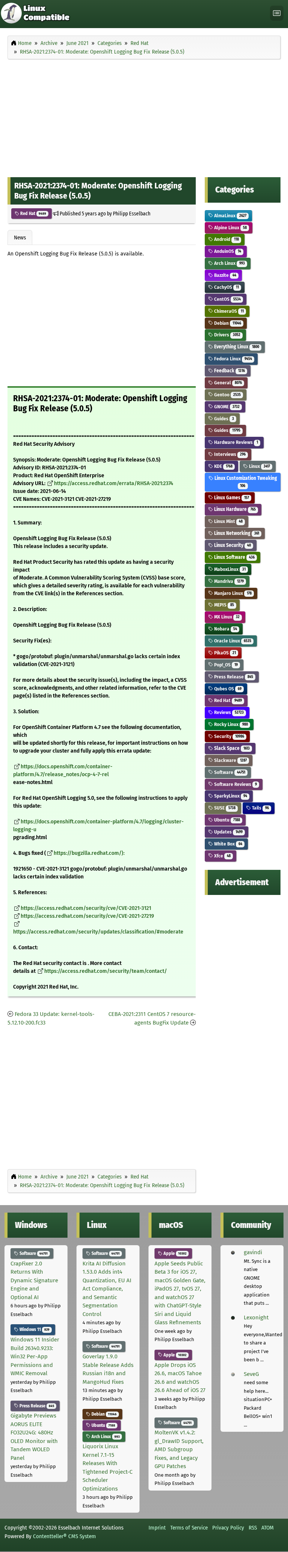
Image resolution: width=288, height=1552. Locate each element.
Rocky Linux (230, 724)
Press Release (233, 677)
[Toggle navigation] (277, 13)
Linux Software (233, 557)
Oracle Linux (232, 641)
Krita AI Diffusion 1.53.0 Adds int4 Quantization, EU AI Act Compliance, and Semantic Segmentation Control (106, 1288)
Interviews (229, 454)
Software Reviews (234, 784)
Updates (227, 832)
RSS (253, 1527)
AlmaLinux (229, 215)
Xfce (221, 856)
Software (229, 772)
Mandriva (228, 581)
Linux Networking (236, 533)
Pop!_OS (225, 665)
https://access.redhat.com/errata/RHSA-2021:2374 (113, 483)
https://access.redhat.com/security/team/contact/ (105, 971)
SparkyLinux (230, 796)
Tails (259, 808)
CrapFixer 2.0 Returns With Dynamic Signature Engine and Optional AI (34, 1280)
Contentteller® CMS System (64, 1536)
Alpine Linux (229, 227)
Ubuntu (226, 820)
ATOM (267, 1527)
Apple (174, 1253)
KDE (222, 466)
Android (225, 239)
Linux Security (231, 545)
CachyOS (225, 287)
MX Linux (226, 617)
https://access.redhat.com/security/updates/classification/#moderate (98, 932)
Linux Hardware (234, 509)
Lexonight (256, 1317)
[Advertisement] (144, 116)
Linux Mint (227, 521)
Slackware (229, 760)
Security (228, 736)
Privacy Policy (228, 1527)
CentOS (226, 299)
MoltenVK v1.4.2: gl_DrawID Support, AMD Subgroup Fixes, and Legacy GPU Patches (179, 1449)
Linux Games (231, 497)
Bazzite (224, 275)
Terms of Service (189, 1527)
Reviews (228, 712)
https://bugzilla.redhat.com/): (89, 853)
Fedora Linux (232, 358)
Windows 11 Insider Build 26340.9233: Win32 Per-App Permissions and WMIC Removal (34, 1356)
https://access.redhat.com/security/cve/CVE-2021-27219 (87, 916)
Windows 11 (34, 1329)
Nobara (225, 629)
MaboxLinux (229, 569)
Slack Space (231, 748)
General (227, 382)
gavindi (253, 1252)
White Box (227, 844)
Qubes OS (227, 689)
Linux (259, 466)
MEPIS (223, 605)
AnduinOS (227, 251)
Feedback (228, 370)
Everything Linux (236, 347)
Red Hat (32, 213)
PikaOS (224, 653)
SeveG (251, 1374)
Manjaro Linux (232, 593)
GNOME (226, 406)
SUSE (224, 808)
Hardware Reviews (235, 442)
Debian (227, 323)
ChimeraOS (228, 311)
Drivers (226, 335)
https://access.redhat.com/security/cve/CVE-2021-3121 (86, 908)
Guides (223, 418)
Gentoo (226, 394)
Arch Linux (228, 263)
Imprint (157, 1527)
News (20, 237)
